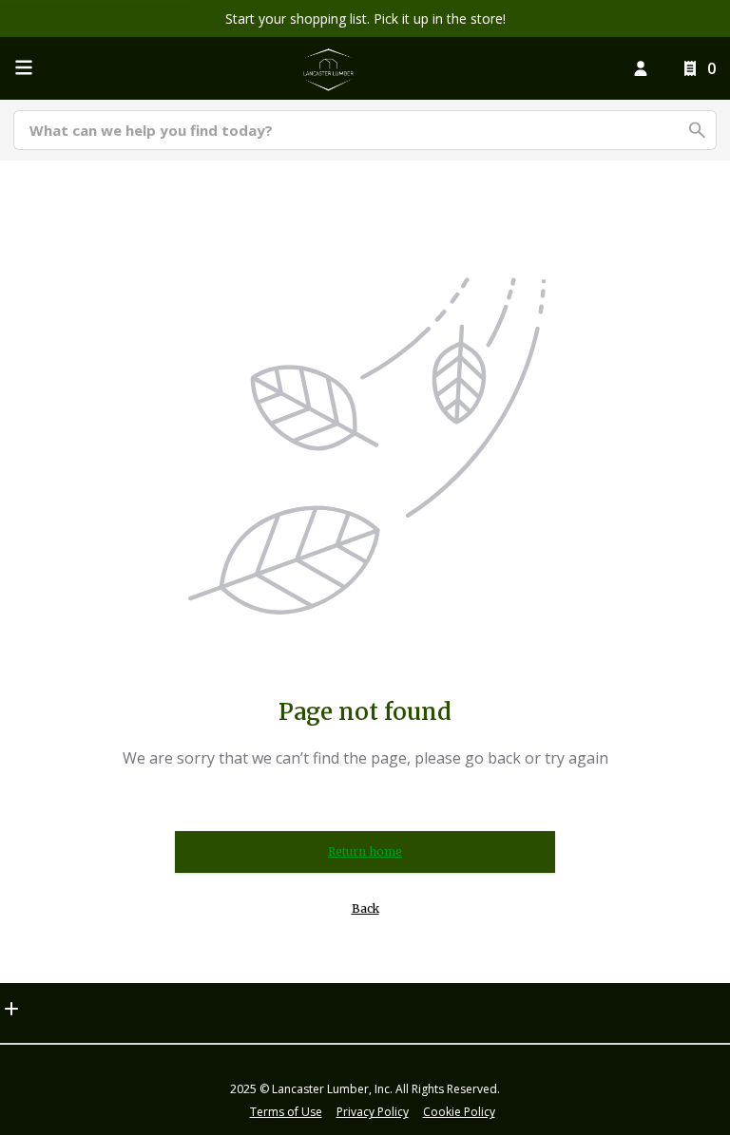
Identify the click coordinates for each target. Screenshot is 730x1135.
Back (365, 908)
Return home (365, 851)
